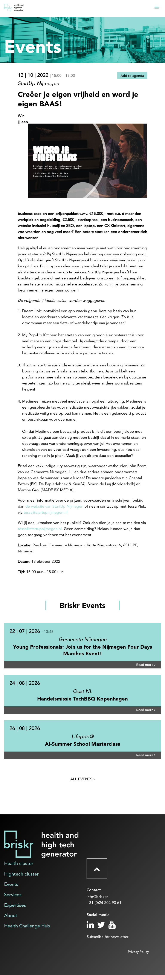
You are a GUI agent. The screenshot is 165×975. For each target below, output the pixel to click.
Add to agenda (132, 76)
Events (11, 884)
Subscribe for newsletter (107, 936)
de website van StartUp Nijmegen (54, 506)
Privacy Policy (138, 952)
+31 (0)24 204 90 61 (104, 902)
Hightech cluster (21, 874)
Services (12, 894)
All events (81, 779)
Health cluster (18, 863)
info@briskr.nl (98, 896)
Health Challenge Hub (27, 926)
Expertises (15, 905)
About (10, 915)
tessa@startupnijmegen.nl (45, 512)
